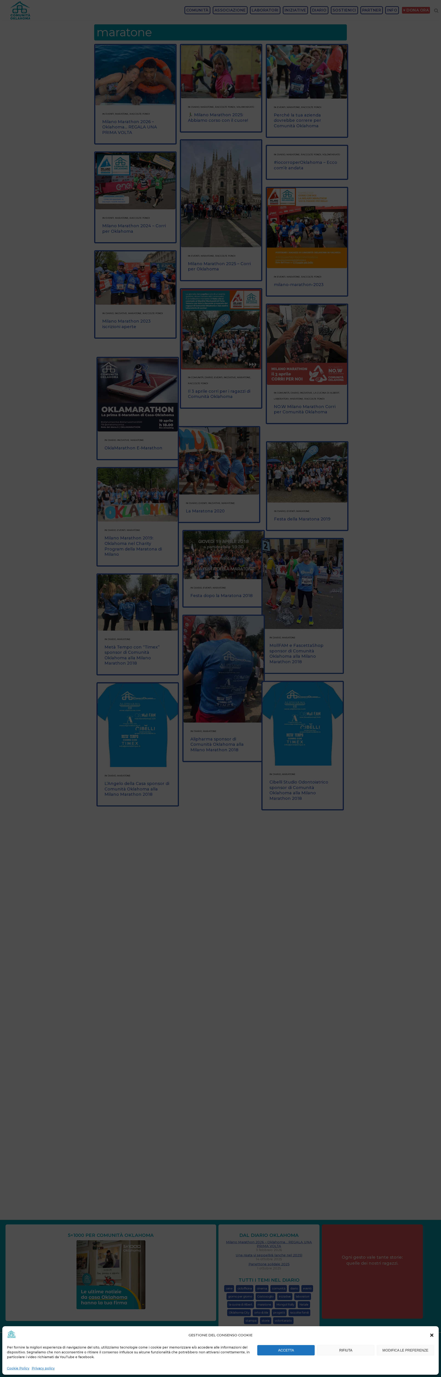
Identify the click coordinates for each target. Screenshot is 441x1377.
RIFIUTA (345, 1350)
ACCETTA (286, 1350)
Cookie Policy (18, 1368)
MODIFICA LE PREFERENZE (405, 1350)
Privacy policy (43, 1368)
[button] (432, 1335)
